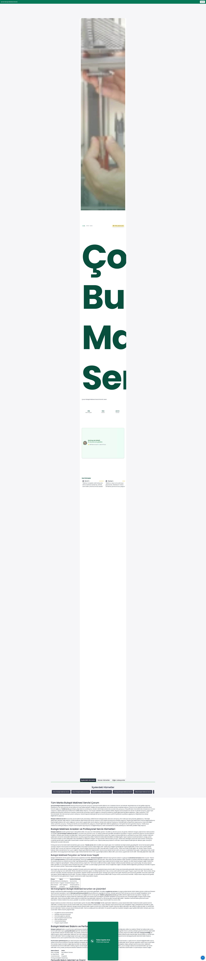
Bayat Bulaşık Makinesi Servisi (81, 792)
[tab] (88, 780)
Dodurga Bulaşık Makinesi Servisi (123, 792)
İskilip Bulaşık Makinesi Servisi (143, 792)
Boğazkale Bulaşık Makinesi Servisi (101, 792)
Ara (203, 2)
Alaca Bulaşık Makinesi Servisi (61, 792)
